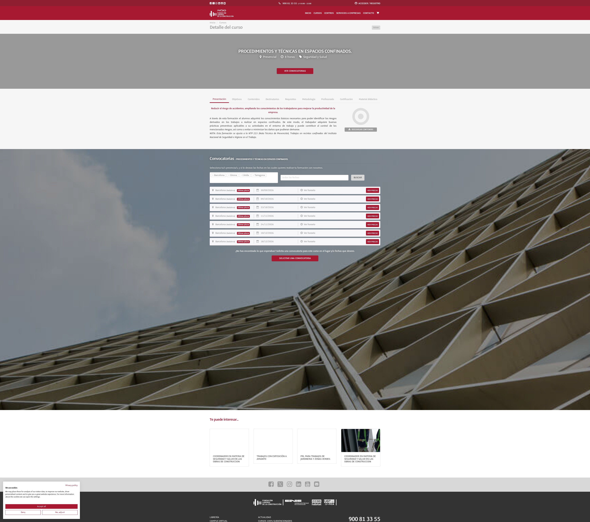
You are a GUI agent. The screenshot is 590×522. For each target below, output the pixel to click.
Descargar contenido (362, 129)
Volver (376, 27)
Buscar (358, 177)
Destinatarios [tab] (272, 99)
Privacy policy (71, 485)
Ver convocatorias (295, 71)
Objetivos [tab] (237, 99)
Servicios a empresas (348, 13)
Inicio (308, 13)
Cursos (318, 13)
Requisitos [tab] (290, 99)
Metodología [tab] (308, 99)
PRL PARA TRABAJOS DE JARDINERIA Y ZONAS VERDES (315, 457)
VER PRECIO (372, 190)
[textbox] (216, 180)
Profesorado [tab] (327, 99)
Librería (214, 517)
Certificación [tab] (346, 99)
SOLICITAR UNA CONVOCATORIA (295, 258)
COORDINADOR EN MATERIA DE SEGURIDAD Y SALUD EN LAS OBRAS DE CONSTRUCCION (228, 459)
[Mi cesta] (377, 13)
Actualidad (264, 517)
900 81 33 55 (290, 3)
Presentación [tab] (219, 99)
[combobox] (244, 177)
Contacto (368, 13)
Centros (329, 13)
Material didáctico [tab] (368, 99)
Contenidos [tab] (254, 99)
